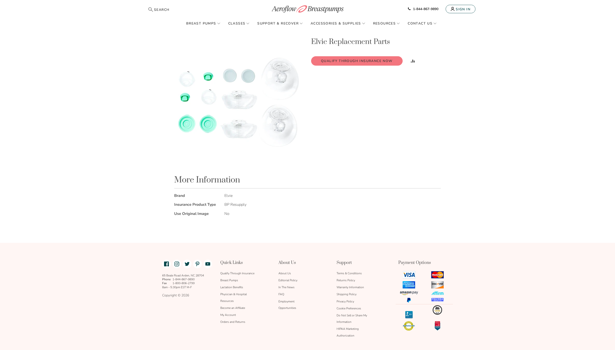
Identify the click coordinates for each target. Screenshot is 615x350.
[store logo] (307, 9)
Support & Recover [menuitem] (278, 23)
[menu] (307, 23)
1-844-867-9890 (425, 9)
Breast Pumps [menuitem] (201, 23)
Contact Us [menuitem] (420, 23)
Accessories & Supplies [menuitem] (336, 23)
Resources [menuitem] (384, 23)
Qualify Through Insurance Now (357, 61)
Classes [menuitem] (237, 23)
